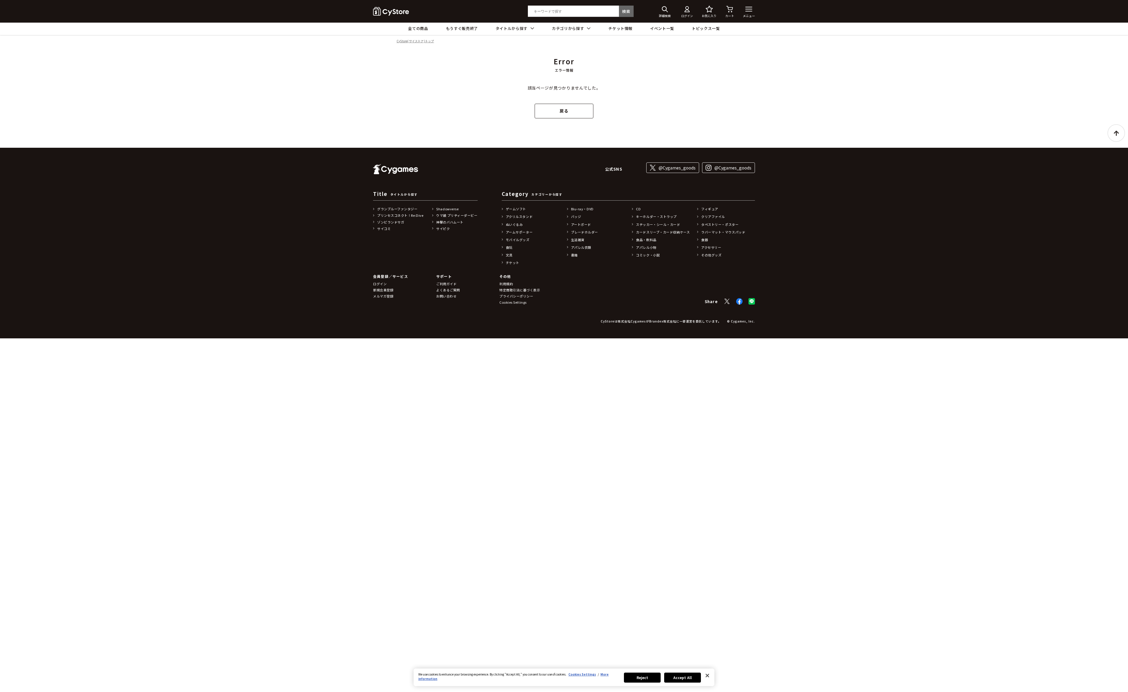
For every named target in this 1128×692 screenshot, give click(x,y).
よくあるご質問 (448, 290)
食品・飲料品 (646, 239)
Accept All (682, 677)
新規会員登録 (383, 290)
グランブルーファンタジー (397, 208)
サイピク (443, 228)
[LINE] (751, 301)
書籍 (574, 255)
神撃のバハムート (449, 222)
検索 (626, 11)
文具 (509, 255)
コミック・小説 (648, 255)
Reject (642, 677)
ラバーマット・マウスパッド (723, 232)
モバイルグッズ (518, 239)
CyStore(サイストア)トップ (415, 41)
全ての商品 (418, 28)
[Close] (707, 675)
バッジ (576, 216)
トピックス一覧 (706, 28)
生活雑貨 (578, 239)
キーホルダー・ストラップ (656, 216)
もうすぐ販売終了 (462, 28)
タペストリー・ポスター (719, 224)
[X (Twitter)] (727, 301)
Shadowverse (447, 208)
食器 (704, 239)
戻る (564, 111)
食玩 (509, 247)
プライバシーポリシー (516, 296)
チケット (512, 262)
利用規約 (506, 283)
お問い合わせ (446, 296)
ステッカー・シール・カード (658, 224)
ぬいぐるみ (514, 224)
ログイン (380, 283)
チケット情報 (620, 28)
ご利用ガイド (446, 283)
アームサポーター (519, 232)
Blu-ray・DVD (582, 208)
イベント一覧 (662, 28)
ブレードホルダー (584, 232)
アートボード (581, 224)
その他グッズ (711, 255)
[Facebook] (739, 301)
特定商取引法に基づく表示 (519, 290)
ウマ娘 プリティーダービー (456, 215)
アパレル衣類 (581, 247)
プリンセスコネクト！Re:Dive (400, 215)
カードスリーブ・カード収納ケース (663, 232)
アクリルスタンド (519, 216)
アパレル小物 (646, 247)
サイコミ (384, 228)
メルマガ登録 (383, 296)
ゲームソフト (516, 208)
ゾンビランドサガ (390, 222)
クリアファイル (713, 216)
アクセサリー (711, 247)
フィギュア (709, 208)
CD (638, 208)
